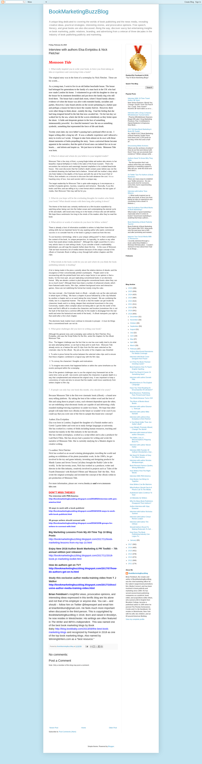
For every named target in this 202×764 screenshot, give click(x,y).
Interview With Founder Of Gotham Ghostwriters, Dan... (141, 451)
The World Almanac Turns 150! (141, 398)
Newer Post (53, 728)
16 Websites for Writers (138, 498)
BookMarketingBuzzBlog (78, 12)
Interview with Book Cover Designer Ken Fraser (139, 358)
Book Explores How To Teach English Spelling (141, 368)
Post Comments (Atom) (67, 732)
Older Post (113, 728)
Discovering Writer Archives (138, 146)
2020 (130, 307)
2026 (130, 288)
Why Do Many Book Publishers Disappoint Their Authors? (141, 502)
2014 (130, 554)
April (132, 342)
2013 (130, 557)
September (134, 326)
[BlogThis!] (93, 646)
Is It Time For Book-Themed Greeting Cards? (140, 363)
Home (83, 728)
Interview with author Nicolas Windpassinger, (140, 461)
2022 (130, 301)
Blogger (111, 746)
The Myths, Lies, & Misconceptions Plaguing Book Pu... (140, 440)
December (134, 317)
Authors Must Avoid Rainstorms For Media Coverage (141, 352)
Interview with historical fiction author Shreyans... (141, 433)
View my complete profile (135, 619)
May (132, 339)
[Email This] (91, 646)
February (133, 349)
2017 (130, 544)
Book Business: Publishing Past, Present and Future (140, 394)
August (133, 329)
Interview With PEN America (140, 476)
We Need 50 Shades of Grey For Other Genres (140, 456)
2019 (130, 311)
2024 (130, 295)
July (132, 333)
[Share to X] (96, 646)
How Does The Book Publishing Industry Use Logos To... (140, 534)
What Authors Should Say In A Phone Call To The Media (141, 488)
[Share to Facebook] (99, 646)
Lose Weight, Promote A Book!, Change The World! (141, 428)
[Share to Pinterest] (101, 646)
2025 (130, 291)
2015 (130, 551)
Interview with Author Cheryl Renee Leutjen (140, 518)
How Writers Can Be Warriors (141, 484)
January (133, 540)
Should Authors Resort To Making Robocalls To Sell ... (141, 528)
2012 (130, 560)
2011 (130, 564)
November (134, 320)
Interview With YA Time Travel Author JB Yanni (139, 99)
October (133, 323)
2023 (130, 298)
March (132, 345)
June (132, 336)
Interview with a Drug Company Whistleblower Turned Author (139, 114)
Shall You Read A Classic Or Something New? (140, 373)
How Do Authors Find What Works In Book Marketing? (140, 209)
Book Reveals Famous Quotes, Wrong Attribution (141, 466)
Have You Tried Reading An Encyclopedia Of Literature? (141, 389)
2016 (130, 547)
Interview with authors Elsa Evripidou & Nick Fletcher (140, 418)
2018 (130, 314)
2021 (130, 304)
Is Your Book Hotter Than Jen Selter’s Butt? (141, 423)
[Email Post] (86, 646)
